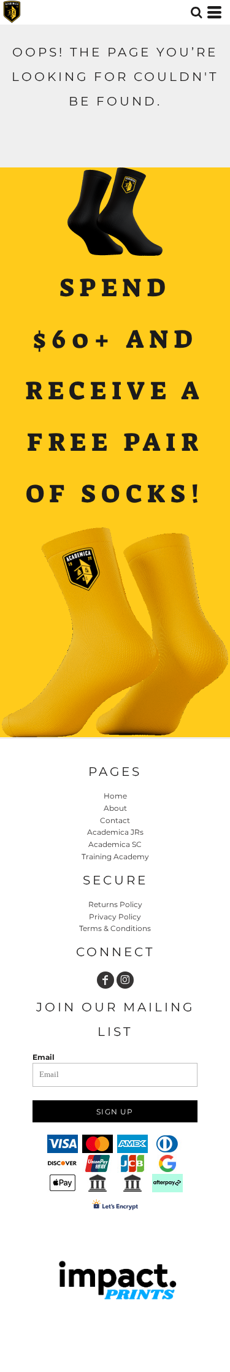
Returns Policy (115, 904)
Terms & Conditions (115, 928)
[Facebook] (105, 980)
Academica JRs (115, 832)
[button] (196, 12)
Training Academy (115, 856)
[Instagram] (125, 980)
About (115, 808)
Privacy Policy (115, 916)
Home (115, 795)
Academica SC (115, 844)
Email (44, 1057)
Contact (115, 820)
